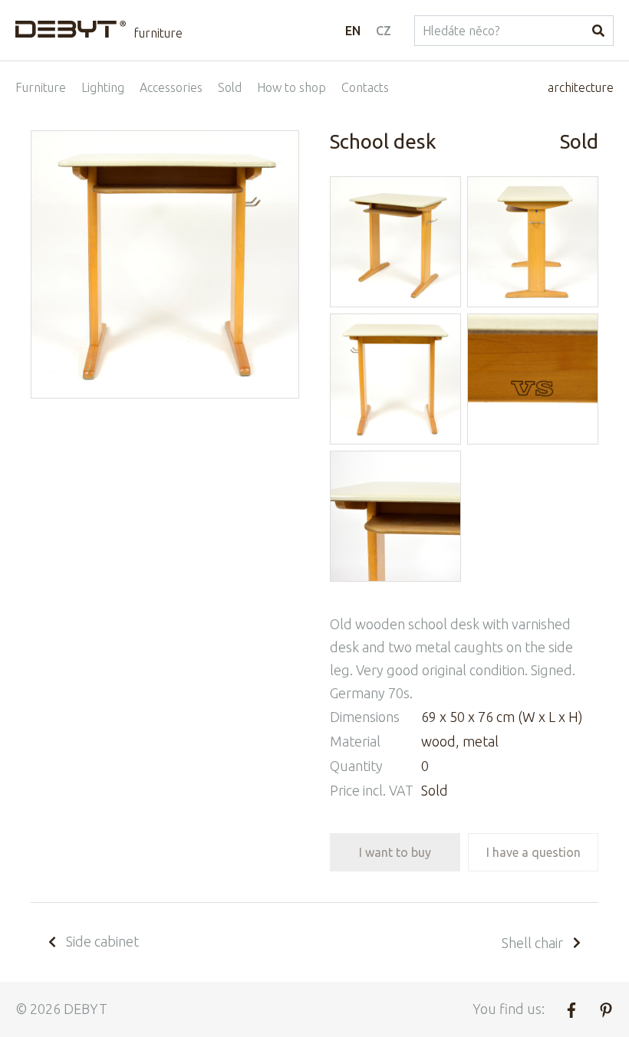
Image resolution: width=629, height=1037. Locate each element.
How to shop (291, 87)
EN (353, 31)
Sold (230, 87)
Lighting (102, 87)
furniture (158, 33)
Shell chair (532, 942)
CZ (383, 31)
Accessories (171, 87)
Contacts (365, 87)
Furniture (40, 87)
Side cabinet (102, 941)
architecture (581, 87)
